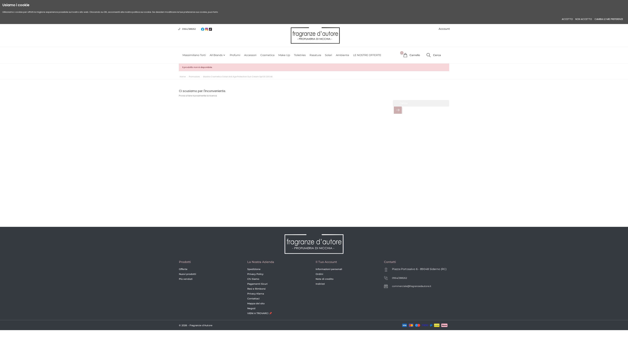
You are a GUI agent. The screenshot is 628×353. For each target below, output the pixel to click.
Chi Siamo (253, 278)
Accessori (250, 55)
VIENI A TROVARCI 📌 (259, 313)
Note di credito (324, 278)
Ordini (319, 274)
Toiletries (300, 55)
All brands (218, 55)
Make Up (284, 55)
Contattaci (253, 298)
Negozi (251, 308)
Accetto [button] (567, 19)
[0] (405, 55)
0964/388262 (189, 29)
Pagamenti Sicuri (257, 283)
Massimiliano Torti (194, 55)
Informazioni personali (329, 269)
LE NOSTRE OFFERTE (367, 55)
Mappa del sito (256, 303)
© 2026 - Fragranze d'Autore (196, 325)
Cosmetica (267, 55)
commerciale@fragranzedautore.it (411, 286)
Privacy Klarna (255, 293)
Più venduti (185, 278)
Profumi (235, 55)
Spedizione (254, 269)
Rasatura (315, 55)
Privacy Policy (255, 274)
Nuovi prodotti (187, 274)
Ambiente (342, 55)
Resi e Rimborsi (256, 288)
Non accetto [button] (583, 19)
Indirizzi (320, 283)
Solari (328, 55)
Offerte (183, 269)
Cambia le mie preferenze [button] (608, 19)
